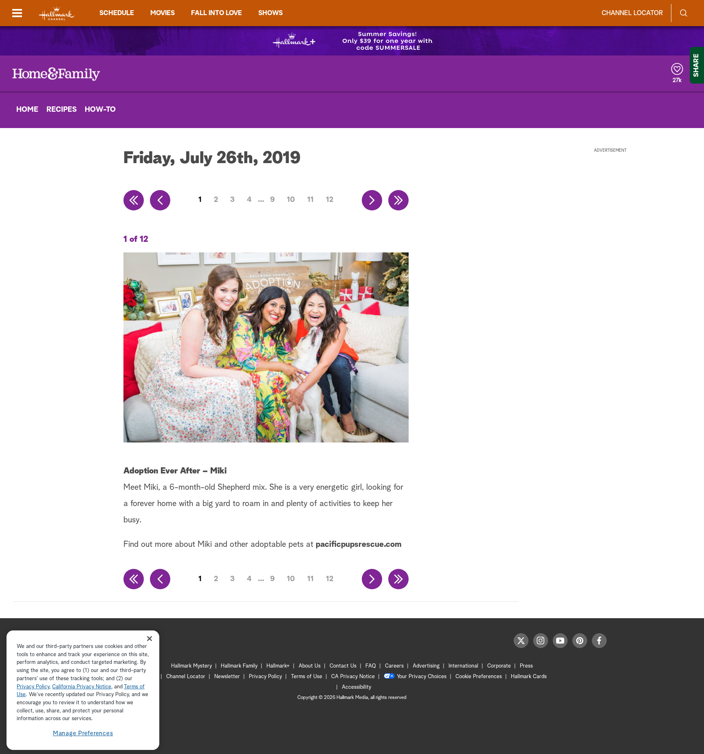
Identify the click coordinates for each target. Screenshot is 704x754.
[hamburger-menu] (17, 13)
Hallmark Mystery (191, 666)
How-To (100, 109)
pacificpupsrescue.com (358, 544)
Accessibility (356, 687)
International (463, 666)
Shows (270, 13)
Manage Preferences (83, 733)
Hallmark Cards (529, 676)
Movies (162, 13)
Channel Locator (632, 13)
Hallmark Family (239, 666)
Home (27, 109)
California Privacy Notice (81, 687)
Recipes (61, 109)
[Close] (149, 639)
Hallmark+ (278, 666)
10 (291, 199)
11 (310, 199)
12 (329, 199)
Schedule (116, 13)
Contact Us (343, 666)
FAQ (370, 666)
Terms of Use (306, 676)
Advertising (426, 666)
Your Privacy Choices (422, 676)
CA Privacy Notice (353, 676)
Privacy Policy (265, 676)
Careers (394, 666)
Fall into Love (216, 13)
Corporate (499, 666)
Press (526, 666)
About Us (310, 666)
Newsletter (227, 676)
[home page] (56, 13)
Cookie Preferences (478, 676)
